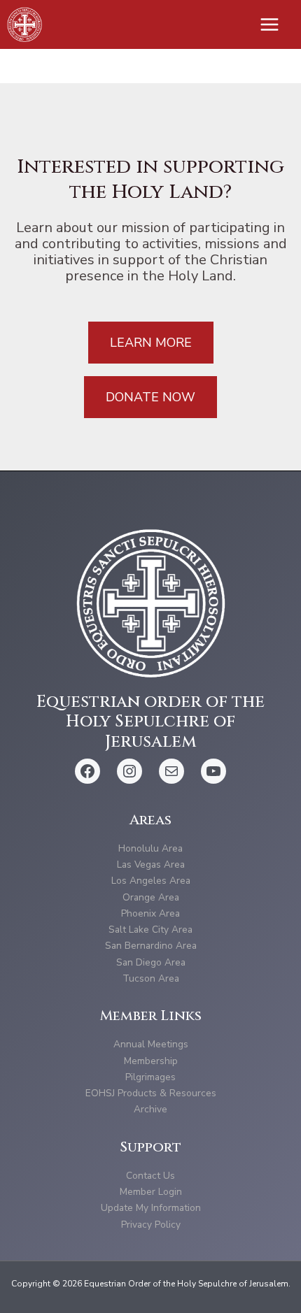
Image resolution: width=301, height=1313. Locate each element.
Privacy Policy (151, 1224)
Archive (150, 1109)
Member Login (151, 1191)
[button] (151, 343)
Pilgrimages (150, 1077)
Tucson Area (150, 978)
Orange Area (150, 897)
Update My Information (151, 1207)
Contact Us (150, 1175)
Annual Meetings (150, 1044)
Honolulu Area (150, 848)
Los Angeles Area (150, 880)
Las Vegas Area (151, 864)
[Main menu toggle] (270, 25)
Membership (151, 1061)
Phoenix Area (150, 913)
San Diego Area (151, 962)
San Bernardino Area (151, 945)
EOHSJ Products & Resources (150, 1093)
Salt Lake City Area (150, 929)
